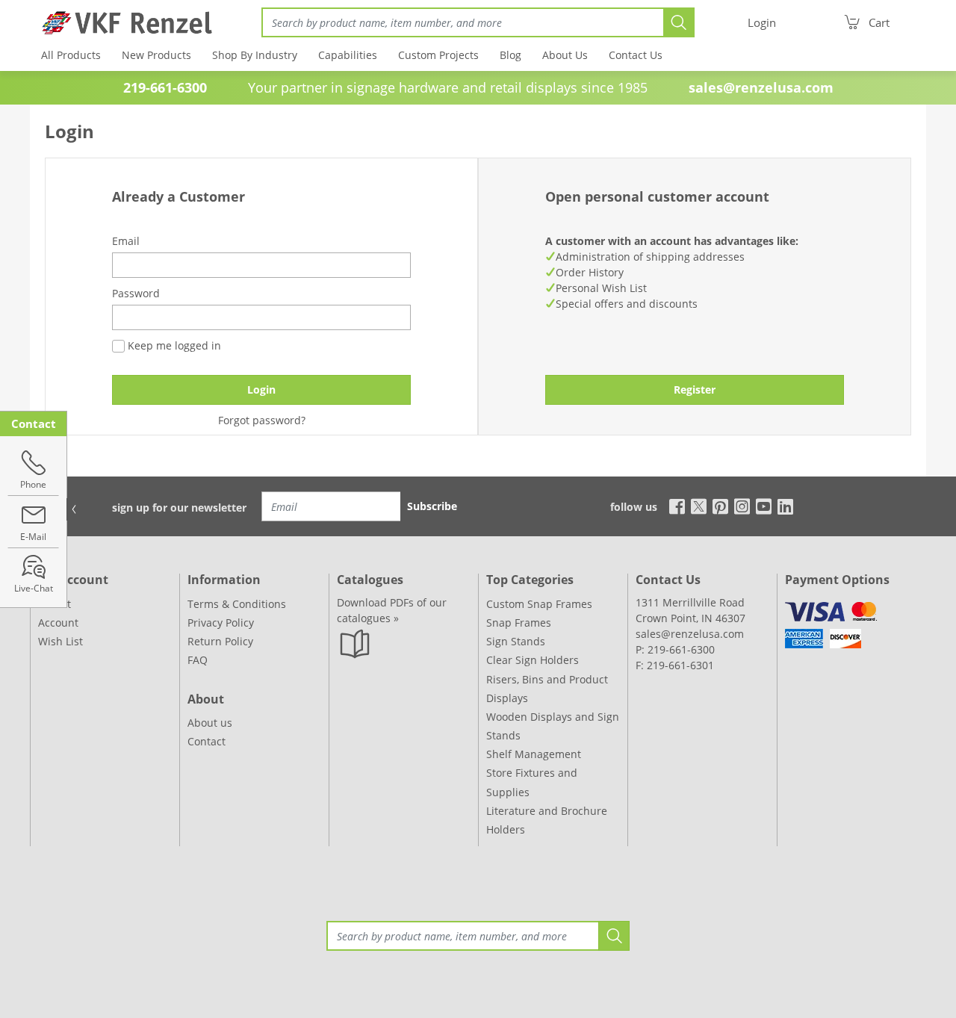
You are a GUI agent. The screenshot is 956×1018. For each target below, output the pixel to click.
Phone (33, 484)
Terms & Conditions (236, 604)
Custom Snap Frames (539, 604)
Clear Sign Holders (532, 660)
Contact (206, 741)
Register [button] (695, 389)
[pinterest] (720, 505)
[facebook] (673, 505)
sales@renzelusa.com (761, 87)
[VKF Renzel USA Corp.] (122, 22)
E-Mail (33, 536)
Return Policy (220, 641)
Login (261, 389)
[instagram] (742, 505)
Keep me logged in (173, 345)
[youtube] (763, 505)
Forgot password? (261, 420)
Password (136, 293)
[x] (698, 505)
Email (126, 241)
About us (209, 723)
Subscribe (432, 506)
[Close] (73, 509)
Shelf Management (533, 754)
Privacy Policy (220, 622)
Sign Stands (515, 641)
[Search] (679, 22)
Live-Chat (33, 588)
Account (58, 622)
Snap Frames (518, 622)
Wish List (60, 641)
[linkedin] (785, 505)
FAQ (197, 660)
